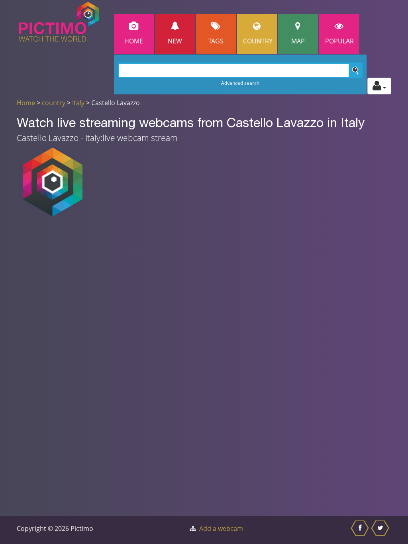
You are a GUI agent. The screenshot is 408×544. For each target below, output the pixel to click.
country (53, 102)
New (175, 41)
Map (298, 41)
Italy (78, 102)
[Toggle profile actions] (379, 86)
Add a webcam (221, 528)
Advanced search (240, 83)
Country (258, 41)
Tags (216, 41)
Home (133, 41)
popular (339, 41)
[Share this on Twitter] (381, 530)
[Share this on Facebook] (361, 530)
